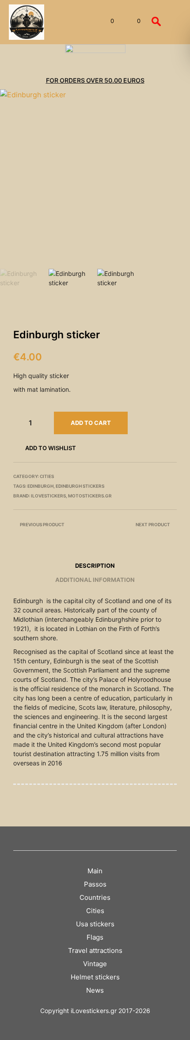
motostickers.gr (90, 495)
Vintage (95, 964)
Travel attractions (95, 950)
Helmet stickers (95, 977)
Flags (95, 937)
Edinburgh (40, 486)
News (95, 990)
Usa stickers (95, 924)
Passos (95, 884)
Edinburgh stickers (80, 486)
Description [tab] (95, 565)
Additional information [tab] (95, 579)
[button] (106, 21)
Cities (47, 476)
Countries (95, 897)
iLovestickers (48, 495)
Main (95, 871)
